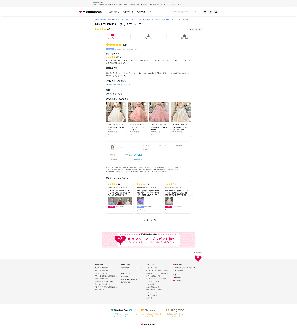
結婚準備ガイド (126, 276)
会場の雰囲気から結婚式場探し (104, 281)
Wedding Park (148, 324)
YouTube (178, 280)
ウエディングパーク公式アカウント (186, 268)
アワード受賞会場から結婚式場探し (106, 276)
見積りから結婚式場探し (102, 284)
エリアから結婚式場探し (102, 268)
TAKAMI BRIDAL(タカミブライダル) (120, 24)
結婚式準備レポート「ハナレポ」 (131, 268)
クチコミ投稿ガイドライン (154, 276)
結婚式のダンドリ (144, 12)
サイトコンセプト (151, 268)
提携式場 (184, 38)
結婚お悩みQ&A (126, 282)
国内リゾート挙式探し (101, 270)
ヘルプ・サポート (151, 295)
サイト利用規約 (151, 284)
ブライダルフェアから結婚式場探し (106, 287)
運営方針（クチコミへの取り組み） (157, 273)
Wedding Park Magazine (129, 279)
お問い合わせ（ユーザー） (154, 289)
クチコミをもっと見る (148, 220)
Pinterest (178, 278)
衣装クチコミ (148, 38)
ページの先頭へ (198, 252)
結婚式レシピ (128, 12)
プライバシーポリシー (153, 281)
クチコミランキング (101, 273)
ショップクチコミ (112, 38)
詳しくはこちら (178, 4)
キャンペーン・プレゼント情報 (156, 279)
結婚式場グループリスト (102, 289)
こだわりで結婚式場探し (102, 279)
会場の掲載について (152, 287)
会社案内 (149, 298)
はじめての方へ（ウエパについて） (157, 270)
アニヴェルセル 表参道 (133, 155)
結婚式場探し (114, 12)
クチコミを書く (197, 29)
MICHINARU (179, 270)
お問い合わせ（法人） (153, 292)
